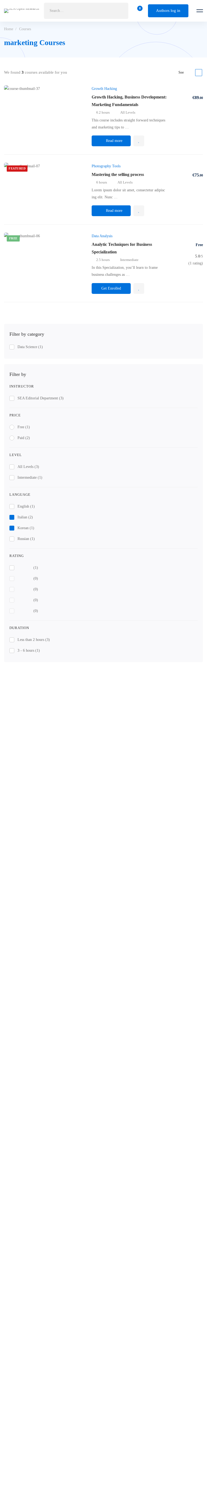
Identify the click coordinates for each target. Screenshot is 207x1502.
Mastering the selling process (118, 174)
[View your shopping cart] (138, 11)
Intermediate (30, 477)
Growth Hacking (104, 89)
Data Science (30, 347)
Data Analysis (102, 236)
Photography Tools (106, 166)
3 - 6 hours (29, 650)
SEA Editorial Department (41, 398)
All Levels (28, 467)
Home (8, 29)
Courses (25, 29)
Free (24, 427)
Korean (26, 528)
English (26, 506)
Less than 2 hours (34, 640)
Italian (25, 517)
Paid (24, 438)
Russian (26, 539)
